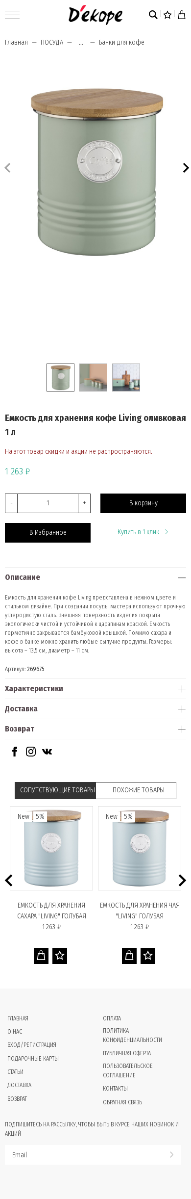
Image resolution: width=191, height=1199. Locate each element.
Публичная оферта (127, 1053)
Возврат (19, 728)
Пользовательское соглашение (128, 1071)
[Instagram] (31, 754)
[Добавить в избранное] (59, 956)
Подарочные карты (33, 1058)
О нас (14, 1031)
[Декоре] (95, 15)
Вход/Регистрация (31, 1045)
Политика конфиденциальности (132, 1035)
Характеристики (34, 688)
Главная (16, 42)
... (81, 43)
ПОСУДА (52, 42)
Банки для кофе (121, 42)
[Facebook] (15, 754)
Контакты (115, 1088)
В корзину (143, 503)
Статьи (15, 1072)
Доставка (21, 708)
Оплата (112, 1018)
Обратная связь (122, 1102)
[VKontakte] (47, 754)
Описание (22, 577)
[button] (185, 166)
